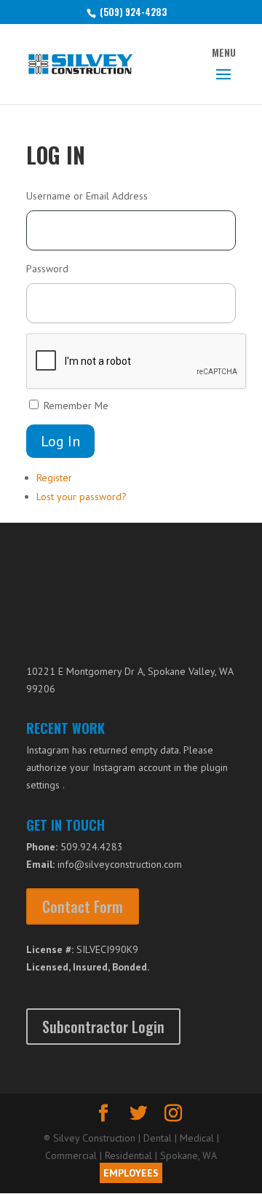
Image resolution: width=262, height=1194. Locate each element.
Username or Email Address (87, 195)
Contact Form (82, 906)
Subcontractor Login (103, 1026)
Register (54, 477)
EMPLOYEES (131, 1172)
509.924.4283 (91, 846)
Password (47, 268)
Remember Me (76, 405)
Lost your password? (81, 496)
